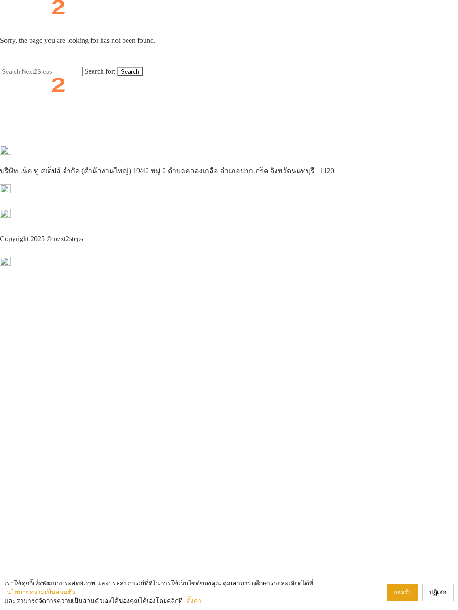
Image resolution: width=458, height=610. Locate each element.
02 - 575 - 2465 (22, 202)
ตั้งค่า (194, 600)
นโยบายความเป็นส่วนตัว (38, 251)
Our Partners (232, 99)
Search (130, 71)
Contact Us (307, 99)
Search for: (100, 71)
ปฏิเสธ (437, 592)
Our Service (197, 99)
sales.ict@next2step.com (34, 227)
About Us (166, 99)
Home (143, 99)
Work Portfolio (271, 99)
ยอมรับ (402, 592)
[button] (229, 23)
